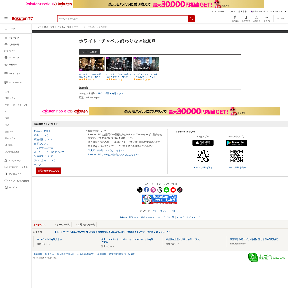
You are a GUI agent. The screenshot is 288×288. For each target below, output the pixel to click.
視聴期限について (43, 139)
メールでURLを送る (203, 167)
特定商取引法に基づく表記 (122, 254)
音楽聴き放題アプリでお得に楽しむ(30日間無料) (254, 239)
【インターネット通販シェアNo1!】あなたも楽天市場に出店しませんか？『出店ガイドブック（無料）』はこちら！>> (112, 231)
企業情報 (37, 254)
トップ (38, 27)
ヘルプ (37, 164)
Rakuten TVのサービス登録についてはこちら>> (113, 154)
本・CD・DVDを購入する (49, 239)
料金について (41, 135)
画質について (41, 143)
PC (173, 211)
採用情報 (101, 254)
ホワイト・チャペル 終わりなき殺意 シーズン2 (118, 75)
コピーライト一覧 (165, 217)
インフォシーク (219, 11)
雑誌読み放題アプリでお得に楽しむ (183, 239)
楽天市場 (242, 11)
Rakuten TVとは (43, 131)
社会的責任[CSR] (86, 254)
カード (232, 11)
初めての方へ (147, 217)
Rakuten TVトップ (129, 217)
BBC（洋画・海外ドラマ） (112, 93)
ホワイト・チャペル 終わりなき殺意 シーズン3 (146, 75)
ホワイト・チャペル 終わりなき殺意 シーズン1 (91, 75)
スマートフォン (159, 211)
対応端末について (43, 156)
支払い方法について (44, 160)
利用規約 (49, 254)
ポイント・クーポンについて (49, 152)
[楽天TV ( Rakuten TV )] (22, 20)
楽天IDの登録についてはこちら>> (106, 150)
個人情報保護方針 (65, 254)
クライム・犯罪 (64, 27)
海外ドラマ (49, 27)
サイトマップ (193, 217)
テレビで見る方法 (43, 147)
